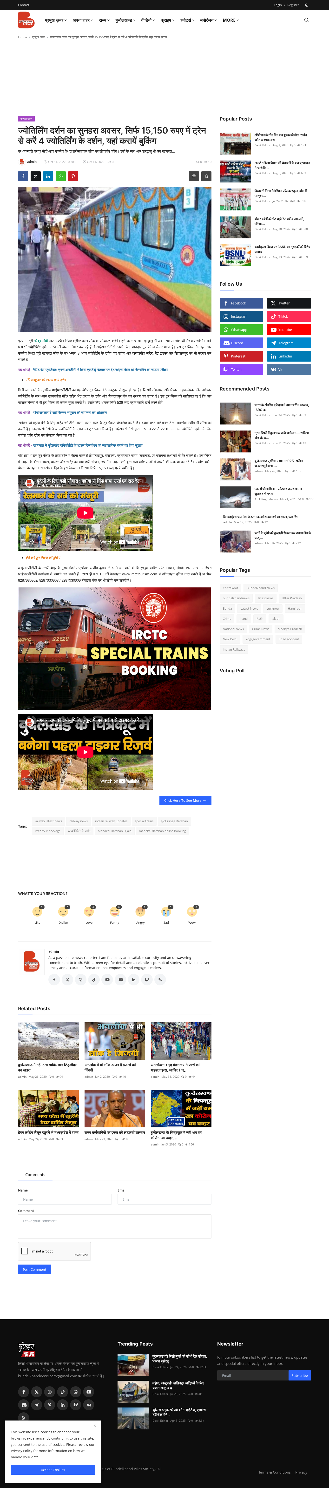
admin (53, 951)
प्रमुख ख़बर (38, 37)
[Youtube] (88, 1391)
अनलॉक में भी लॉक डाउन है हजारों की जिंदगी (110, 1067)
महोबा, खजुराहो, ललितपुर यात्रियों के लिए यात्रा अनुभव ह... (178, 1385)
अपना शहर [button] (81, 20)
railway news (78, 821)
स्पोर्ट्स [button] (185, 20)
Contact (23, 5)
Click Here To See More (182, 800)
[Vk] (88, 1404)
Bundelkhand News (261, 588)
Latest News (249, 608)
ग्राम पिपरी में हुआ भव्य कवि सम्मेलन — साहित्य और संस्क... (282, 435)
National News (233, 629)
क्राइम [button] (166, 20)
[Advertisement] (164, 79)
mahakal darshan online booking (162, 831)
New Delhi (230, 639)
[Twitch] (75, 1404)
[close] (95, 1425)
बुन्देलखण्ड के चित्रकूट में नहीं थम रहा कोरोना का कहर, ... (176, 1135)
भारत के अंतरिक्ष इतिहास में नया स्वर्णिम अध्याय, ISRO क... (282, 407)
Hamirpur (295, 608)
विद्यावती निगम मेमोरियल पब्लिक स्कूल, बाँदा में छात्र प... (281, 193)
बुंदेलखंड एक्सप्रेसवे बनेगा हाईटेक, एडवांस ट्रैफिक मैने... (179, 1412)
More (229, 20)
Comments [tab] (35, 1174)
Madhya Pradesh (290, 629)
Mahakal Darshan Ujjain (115, 831)
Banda (227, 608)
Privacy (301, 1472)
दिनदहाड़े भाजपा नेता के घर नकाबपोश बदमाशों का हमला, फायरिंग (260, 517)
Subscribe (300, 1375)
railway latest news (48, 821)
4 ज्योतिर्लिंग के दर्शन (79, 831)
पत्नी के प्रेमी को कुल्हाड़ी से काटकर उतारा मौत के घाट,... (283, 535)
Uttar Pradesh (292, 598)
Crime (227, 619)
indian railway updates (111, 821)
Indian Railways (234, 649)
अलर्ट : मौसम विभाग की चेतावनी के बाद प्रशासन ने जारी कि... (282, 165)
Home (22, 37)
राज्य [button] (102, 20)
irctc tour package (47, 831)
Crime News (260, 629)
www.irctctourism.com (139, 574)
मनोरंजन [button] (206, 20)
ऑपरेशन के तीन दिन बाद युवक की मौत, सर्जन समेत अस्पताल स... (281, 137)
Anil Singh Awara (266, 499)
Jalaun (276, 619)
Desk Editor (262, 145)
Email (122, 1190)
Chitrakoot (230, 588)
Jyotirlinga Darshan (174, 821)
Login (278, 5)
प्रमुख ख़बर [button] (54, 20)
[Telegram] (36, 1404)
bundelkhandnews (236, 598)
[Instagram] (49, 1391)
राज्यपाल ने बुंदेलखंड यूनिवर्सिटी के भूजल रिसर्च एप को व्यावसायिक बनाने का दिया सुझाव (87, 445)
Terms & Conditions (274, 1472)
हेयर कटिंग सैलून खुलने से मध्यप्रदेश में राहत (48, 1132)
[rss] (23, 1417)
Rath (260, 619)
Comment (26, 1210)
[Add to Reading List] (206, 176)
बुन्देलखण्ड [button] (124, 20)
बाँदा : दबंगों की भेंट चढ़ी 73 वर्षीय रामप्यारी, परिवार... (279, 221)
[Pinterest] (49, 1404)
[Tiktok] (62, 1391)
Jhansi (244, 619)
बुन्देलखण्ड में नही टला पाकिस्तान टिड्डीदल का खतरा (48, 1067)
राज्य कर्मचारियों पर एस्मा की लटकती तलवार (115, 1132)
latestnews (265, 598)
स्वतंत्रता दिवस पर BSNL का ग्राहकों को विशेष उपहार (282, 249)
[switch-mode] (307, 5)
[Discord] (23, 1404)
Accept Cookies (53, 1470)
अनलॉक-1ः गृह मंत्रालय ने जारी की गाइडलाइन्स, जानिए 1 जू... (175, 1067)
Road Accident (289, 639)
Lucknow (272, 608)
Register (293, 5)
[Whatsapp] (75, 1391)
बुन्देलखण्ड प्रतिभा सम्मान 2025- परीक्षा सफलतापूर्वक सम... (279, 463)
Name (23, 1190)
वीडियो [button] (146, 20)
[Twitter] (36, 1391)
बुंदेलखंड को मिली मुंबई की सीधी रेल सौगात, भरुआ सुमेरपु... (179, 1358)
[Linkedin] (62, 1404)
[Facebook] (23, 1391)
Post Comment (34, 1269)
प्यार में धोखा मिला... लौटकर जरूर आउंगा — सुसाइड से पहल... (280, 491)
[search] (306, 19)
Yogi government (258, 639)
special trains (144, 821)
